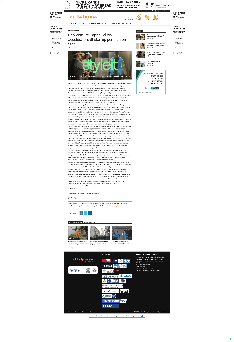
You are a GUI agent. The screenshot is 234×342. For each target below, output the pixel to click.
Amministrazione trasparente (125, 312)
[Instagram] (155, 11)
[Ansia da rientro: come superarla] (140, 64)
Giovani (114, 238)
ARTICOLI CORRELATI (75, 222)
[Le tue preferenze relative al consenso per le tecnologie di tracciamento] (231, 339)
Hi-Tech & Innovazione (79, 28)
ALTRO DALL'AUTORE (90, 222)
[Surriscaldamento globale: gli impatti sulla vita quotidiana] (140, 37)
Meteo (114, 23)
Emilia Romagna (94, 238)
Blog (106, 23)
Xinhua (128, 23)
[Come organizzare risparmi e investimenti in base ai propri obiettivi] (140, 54)
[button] (163, 24)
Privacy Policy (147, 312)
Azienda (114, 312)
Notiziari (72, 23)
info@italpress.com (119, 206)
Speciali (82, 23)
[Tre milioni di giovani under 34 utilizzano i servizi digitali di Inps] (122, 233)
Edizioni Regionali (94, 23)
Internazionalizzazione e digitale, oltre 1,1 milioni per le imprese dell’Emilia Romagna (99, 243)
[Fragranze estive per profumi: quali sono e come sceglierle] (140, 46)
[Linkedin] (158, 11)
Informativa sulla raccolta (99, 316)
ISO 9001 (136, 312)
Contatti (164, 312)
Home (69, 28)
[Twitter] (161, 11)
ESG (142, 312)
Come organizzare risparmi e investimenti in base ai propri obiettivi (156, 54)
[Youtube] (164, 11)
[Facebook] (152, 11)
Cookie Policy (156, 312)
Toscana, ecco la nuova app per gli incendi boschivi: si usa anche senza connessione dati (78, 243)
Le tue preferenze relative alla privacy (125, 316)
